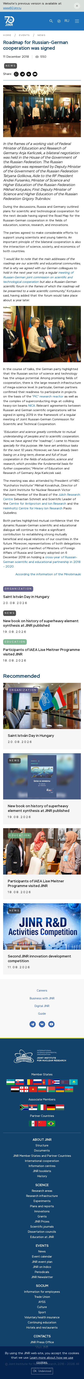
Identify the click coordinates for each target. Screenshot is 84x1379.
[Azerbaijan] (69, 1091)
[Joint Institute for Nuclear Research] (42, 1070)
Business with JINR (42, 998)
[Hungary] (60, 1109)
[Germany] (51, 1109)
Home (7, 35)
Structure (42, 1145)
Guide (42, 1013)
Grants (42, 1216)
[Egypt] (15, 1091)
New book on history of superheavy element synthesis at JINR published (41, 623)
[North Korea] (64, 1084)
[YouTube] (51, 1024)
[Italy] (42, 1109)
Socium (42, 1286)
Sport (42, 1312)
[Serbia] (33, 1109)
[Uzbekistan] (10, 1084)
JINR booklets (42, 1171)
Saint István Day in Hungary (26, 597)
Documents (42, 1150)
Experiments (42, 1201)
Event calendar (42, 1256)
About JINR (42, 1140)
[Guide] (59, 21)
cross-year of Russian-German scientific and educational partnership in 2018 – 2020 (41, 562)
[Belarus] (51, 1091)
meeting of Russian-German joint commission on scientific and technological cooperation (38, 277)
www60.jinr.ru (12, 8)
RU (66, 21)
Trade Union (42, 1297)
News (42, 35)
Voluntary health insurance (42, 1317)
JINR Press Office (42, 1342)
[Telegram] (32, 1024)
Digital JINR (42, 1006)
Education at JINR (42, 1237)
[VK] (42, 1024)
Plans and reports (42, 1206)
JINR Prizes (42, 1221)
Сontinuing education (42, 1322)
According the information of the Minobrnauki (48, 574)
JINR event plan (42, 1262)
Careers (42, 990)
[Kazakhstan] (73, 1084)
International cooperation (42, 1161)
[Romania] (28, 1084)
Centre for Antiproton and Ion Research (37, 503)
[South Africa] (24, 1109)
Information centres (42, 1166)
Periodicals (42, 1272)
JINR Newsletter (42, 1277)
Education (15, 642)
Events (25, 35)
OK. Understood (42, 1371)
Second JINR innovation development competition (39, 959)
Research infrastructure (42, 1196)
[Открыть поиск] (51, 21)
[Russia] (37, 1084)
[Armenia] (60, 1091)
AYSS (42, 1302)
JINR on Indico (42, 1267)
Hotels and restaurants (42, 1327)
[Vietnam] (33, 1091)
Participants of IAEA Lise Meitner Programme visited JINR (41, 652)
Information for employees (42, 1292)
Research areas (42, 1191)
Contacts (42, 1336)
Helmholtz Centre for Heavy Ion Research (33, 508)
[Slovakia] (19, 1084)
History (42, 1176)
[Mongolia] (46, 1084)
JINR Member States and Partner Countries (42, 1156)
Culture (42, 1307)
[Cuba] (55, 1084)
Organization (18, 589)
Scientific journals (42, 1226)
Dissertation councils (42, 1232)
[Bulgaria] (42, 1091)
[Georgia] (24, 1091)
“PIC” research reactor (47, 396)
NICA (31, 405)
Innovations (42, 1211)
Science (42, 1185)
